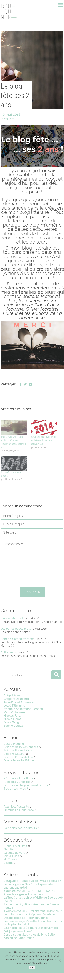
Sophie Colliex (13, 725)
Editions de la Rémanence (21, 747)
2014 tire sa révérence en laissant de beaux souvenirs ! (43, 440)
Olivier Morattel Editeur (19, 760)
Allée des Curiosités (17, 782)
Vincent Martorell (12, 618)
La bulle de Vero (14, 852)
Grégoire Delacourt (16, 699)
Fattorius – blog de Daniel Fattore (26, 785)
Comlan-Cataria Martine (17, 639)
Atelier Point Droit (15, 846)
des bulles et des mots (16, 628)
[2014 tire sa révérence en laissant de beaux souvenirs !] (44, 427)
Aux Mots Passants (16, 806)
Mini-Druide (11, 856)
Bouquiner (8, 118)
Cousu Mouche (14, 743)
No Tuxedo (11, 859)
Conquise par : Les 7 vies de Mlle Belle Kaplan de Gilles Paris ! (29, 936)
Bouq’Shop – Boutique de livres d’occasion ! (33, 881)
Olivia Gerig (11, 722)
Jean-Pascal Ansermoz (19, 702)
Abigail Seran (12, 695)
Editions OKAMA (14, 753)
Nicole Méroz (12, 719)
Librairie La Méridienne (19, 810)
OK (32, 967)
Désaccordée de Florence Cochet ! (26, 917)
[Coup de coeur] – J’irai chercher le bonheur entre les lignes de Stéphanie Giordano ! (33, 912)
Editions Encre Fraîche (18, 750)
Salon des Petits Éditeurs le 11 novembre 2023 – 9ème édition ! (31, 929)
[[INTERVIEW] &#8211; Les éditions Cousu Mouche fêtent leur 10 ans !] (14, 427)
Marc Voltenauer (15, 712)
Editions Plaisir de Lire (18, 757)
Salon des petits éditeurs (20, 828)
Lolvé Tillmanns (14, 705)
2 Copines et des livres (19, 778)
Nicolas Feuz (12, 715)
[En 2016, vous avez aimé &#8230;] (14, 463)
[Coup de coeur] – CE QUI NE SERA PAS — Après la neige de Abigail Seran (32, 892)
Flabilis (8, 849)
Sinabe (8, 862)
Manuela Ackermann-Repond (23, 709)
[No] (59, 960)
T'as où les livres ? (16, 788)
